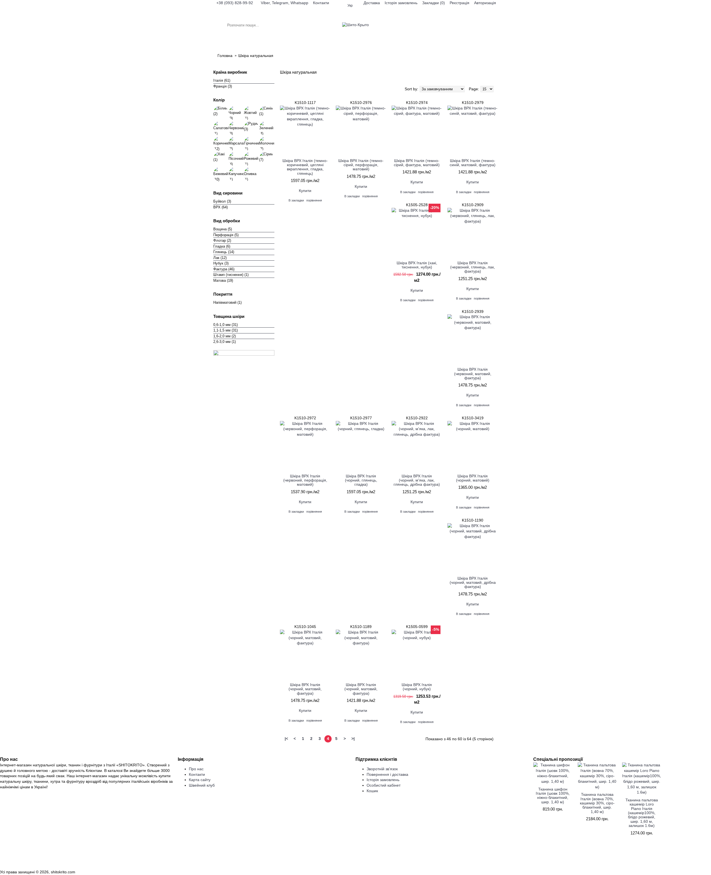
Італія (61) (221, 80)
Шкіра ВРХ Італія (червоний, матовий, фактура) (472, 373)
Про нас (196, 769)
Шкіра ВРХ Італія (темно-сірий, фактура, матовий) (417, 162)
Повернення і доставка (387, 774)
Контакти (197, 774)
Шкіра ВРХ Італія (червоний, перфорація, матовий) (305, 480)
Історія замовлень (383, 779)
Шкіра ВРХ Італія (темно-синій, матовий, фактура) (472, 162)
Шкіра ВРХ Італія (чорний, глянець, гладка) (361, 480)
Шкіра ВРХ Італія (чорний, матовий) (472, 478)
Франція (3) (222, 86)
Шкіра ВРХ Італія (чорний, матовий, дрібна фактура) (473, 582)
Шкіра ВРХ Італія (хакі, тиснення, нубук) (417, 265)
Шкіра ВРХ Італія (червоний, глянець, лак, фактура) (472, 267)
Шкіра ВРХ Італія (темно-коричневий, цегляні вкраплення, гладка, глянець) (305, 167)
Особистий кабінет (383, 785)
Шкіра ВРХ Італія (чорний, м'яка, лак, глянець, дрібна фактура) (417, 480)
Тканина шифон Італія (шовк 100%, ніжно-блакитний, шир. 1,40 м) (553, 795)
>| (353, 738)
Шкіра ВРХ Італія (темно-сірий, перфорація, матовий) (361, 164)
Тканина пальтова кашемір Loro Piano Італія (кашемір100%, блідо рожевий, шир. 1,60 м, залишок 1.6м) (641, 813)
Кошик (372, 791)
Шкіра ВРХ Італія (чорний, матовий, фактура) (305, 688)
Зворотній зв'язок (382, 769)
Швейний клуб (202, 785)
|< (286, 738)
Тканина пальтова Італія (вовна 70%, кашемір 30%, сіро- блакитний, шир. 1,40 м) (597, 803)
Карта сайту (200, 779)
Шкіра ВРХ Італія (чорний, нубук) (417, 686)
